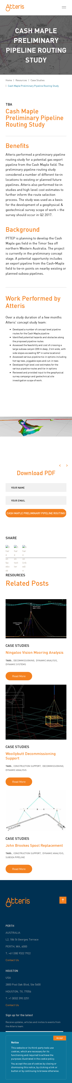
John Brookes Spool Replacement (34, 845)
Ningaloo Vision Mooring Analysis (34, 652)
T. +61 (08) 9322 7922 (18, 953)
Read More (19, 676)
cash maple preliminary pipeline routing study (33, 85)
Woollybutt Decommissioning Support (31, 755)
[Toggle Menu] (64, 7)
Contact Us (12, 960)
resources (21, 80)
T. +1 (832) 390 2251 (17, 998)
